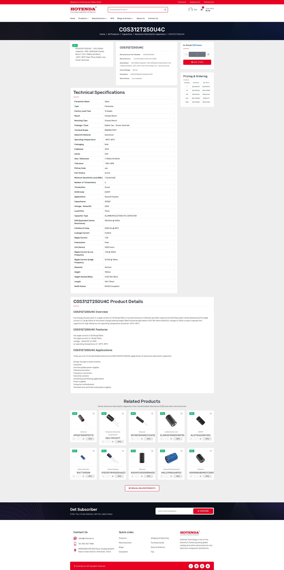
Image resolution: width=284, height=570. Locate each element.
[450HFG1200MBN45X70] (142, 458)
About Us (141, 18)
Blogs (121, 547)
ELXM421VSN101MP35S (173, 435)
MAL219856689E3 (171, 472)
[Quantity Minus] (186, 54)
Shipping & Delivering (160, 538)
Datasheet (182, 2)
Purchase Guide (157, 543)
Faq (152, 552)
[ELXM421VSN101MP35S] (171, 420)
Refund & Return (158, 547)
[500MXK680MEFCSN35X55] (200, 458)
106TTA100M (83, 472)
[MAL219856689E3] (171, 458)
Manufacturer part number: (130, 54)
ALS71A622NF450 (201, 435)
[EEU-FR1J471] (113, 420)
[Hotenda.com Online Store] (83, 9)
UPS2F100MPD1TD (83, 435)
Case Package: (125, 70)
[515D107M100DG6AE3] (113, 458)
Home (72, 18)
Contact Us (153, 18)
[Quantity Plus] (208, 54)
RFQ (112, 18)
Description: (124, 63)
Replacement (195, 2)
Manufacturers (98, 18)
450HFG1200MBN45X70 (144, 472)
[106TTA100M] (83, 458)
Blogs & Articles (124, 18)
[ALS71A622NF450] (200, 420)
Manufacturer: (125, 59)
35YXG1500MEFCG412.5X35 (146, 435)
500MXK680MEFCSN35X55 (204, 472)
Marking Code (209, 2)
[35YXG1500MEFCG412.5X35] (142, 420)
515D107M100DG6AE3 (113, 472)
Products (82, 18)
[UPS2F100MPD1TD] (83, 420)
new (75, 45)
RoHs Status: (125, 78)
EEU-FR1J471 (113, 438)
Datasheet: (124, 74)
